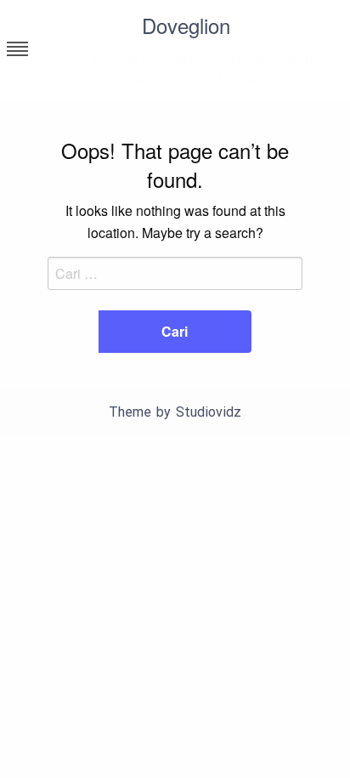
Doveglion (186, 25)
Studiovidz (208, 412)
